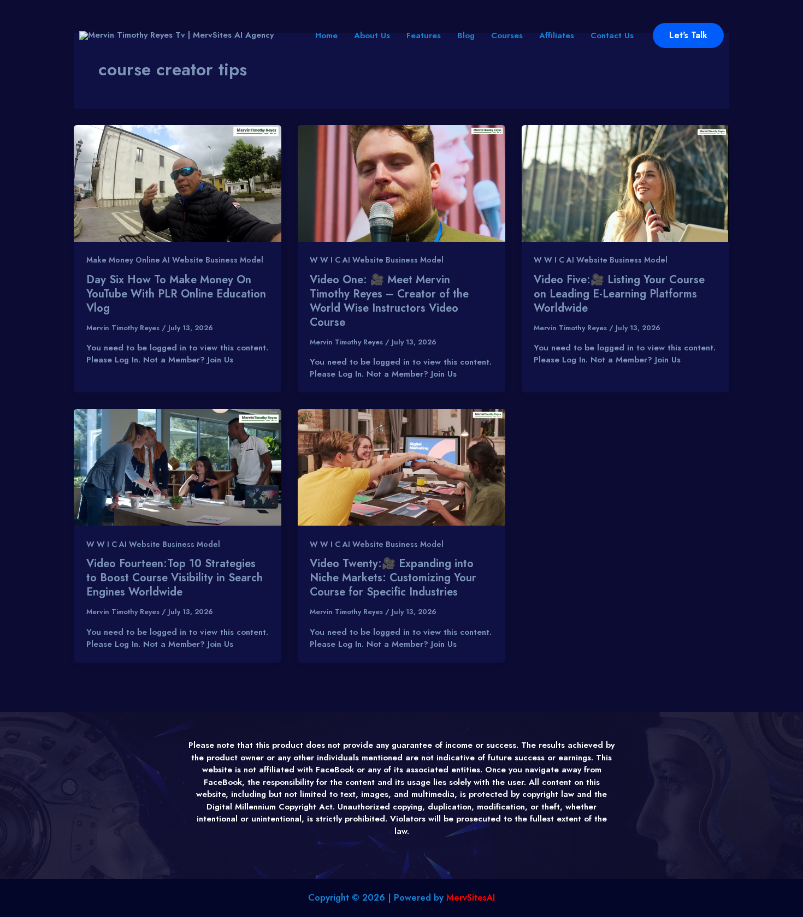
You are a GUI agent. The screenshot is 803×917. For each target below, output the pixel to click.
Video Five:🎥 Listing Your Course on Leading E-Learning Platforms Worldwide (619, 294)
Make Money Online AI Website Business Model (174, 259)
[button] (688, 35)
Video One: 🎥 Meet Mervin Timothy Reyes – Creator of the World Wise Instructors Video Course (389, 301)
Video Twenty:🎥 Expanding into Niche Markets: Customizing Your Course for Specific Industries (393, 578)
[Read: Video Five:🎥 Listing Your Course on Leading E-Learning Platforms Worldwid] (625, 182)
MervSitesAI (470, 897)
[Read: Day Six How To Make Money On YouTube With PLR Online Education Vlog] (177, 182)
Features (423, 35)
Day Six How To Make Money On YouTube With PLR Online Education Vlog (176, 294)
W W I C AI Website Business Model (377, 259)
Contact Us (612, 35)
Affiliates (556, 35)
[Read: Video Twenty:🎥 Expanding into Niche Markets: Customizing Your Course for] (401, 467)
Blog (466, 35)
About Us (372, 35)
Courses (507, 35)
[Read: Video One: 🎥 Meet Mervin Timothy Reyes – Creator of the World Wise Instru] (401, 182)
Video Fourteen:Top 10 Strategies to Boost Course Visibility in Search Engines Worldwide (174, 578)
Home (326, 35)
